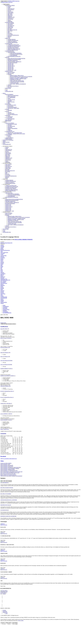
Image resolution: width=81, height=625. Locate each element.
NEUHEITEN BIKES (9, 22)
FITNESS (7, 109)
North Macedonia (3, 283)
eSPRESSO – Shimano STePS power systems (16, 133)
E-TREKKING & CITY (10, 131)
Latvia (1, 271)
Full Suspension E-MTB (12, 124)
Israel (1, 267)
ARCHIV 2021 (10, 66)
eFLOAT (9, 10)
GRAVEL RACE (11, 113)
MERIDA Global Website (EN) (6, 242)
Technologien (5, 311)
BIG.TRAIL (10, 30)
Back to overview (3, 524)
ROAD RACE (10, 106)
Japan (1, 269)
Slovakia (2, 291)
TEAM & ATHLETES (9, 51)
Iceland (1, 264)
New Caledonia (3, 281)
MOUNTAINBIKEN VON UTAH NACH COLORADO (21, 76)
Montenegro (2, 276)
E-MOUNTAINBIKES (9, 123)
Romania (2, 288)
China (1, 251)
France (1, 260)
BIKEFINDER (8, 120)
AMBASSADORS (11, 52)
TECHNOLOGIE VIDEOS (13, 47)
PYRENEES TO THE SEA (15, 79)
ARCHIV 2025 (10, 63)
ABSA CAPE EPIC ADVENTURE (17, 80)
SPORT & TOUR (11, 101)
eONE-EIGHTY (11, 9)
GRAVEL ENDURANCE (13, 114)
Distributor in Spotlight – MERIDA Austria (18, 78)
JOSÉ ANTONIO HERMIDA (16, 53)
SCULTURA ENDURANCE (13, 35)
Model (4, 305)
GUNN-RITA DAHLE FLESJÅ (16, 54)
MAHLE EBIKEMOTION (13, 49)
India (1, 265)
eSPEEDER (10, 21)
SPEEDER (10, 110)
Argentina (2, 246)
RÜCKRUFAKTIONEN (12, 62)
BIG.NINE (10, 28)
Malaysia (2, 274)
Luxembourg (2, 273)
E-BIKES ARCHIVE (9, 137)
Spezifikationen (6, 306)
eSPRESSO (10, 16)
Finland (1, 259)
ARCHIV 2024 (10, 64)
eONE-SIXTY (10, 11)
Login (6, 90)
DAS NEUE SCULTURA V (13, 86)
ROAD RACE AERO (12, 105)
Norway (2, 284)
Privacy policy (21, 620)
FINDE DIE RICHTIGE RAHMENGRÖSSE (16, 58)
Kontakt (4, 610)
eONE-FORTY (10, 12)
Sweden (1, 295)
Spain (1, 294)
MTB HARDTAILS (11, 96)
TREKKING (7, 115)
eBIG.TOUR (10, 14)
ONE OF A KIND (11, 72)
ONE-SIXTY (10, 24)
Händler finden (3, 322)
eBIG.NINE (10, 13)
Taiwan (1, 299)
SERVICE (7, 57)
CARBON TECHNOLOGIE (13, 44)
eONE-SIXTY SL (11, 8)
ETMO (9, 7)
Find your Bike (8, 88)
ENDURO (10, 100)
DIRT (9, 31)
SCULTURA (10, 34)
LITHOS (9, 6)
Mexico (1, 275)
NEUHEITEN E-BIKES (10, 5)
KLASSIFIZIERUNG (7, 312)
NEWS (4, 141)
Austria (1, 248)
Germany (2, 261)
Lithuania (2, 272)
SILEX (9, 37)
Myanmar (2, 277)
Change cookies (8, 622)
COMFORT (10, 130)
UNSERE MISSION (12, 39)
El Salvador (2, 257)
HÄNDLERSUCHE (9, 91)
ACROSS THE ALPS (14, 82)
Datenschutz (5, 612)
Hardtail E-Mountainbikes (12, 128)
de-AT (4, 230)
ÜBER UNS (7, 38)
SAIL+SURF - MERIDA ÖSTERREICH (18, 83)
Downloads (5, 308)
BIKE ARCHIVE (8, 119)
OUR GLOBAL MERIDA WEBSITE (23, 239)
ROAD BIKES (8, 103)
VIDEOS (9, 84)
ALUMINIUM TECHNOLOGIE (14, 45)
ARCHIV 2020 (10, 68)
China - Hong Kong (4, 252)
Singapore (2, 290)
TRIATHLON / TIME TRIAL (13, 108)
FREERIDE (10, 127)
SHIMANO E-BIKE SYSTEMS (14, 48)
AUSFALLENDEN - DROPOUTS (14, 61)
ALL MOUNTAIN (11, 99)
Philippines (2, 285)
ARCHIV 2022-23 (11, 65)
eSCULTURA (10, 19)
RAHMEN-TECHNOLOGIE (13, 46)
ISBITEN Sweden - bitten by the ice (17, 75)
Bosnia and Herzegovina (5, 250)
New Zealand (3, 282)
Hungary (2, 263)
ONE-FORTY (10, 26)
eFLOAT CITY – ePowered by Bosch (15, 132)
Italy (1, 268)
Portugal (2, 287)
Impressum (5, 611)
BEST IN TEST (11, 73)
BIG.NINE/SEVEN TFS (12, 29)
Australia (2, 247)
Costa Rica (2, 253)
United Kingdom (3, 302)
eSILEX (9, 20)
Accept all (2, 622)
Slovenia (2, 292)
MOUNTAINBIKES (9, 94)
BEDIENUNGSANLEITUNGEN (14, 59)
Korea (1, 270)
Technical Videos (6, 309)
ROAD (9, 135)
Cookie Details (14, 622)
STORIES (10, 74)
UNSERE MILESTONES (13, 42)
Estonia (1, 258)
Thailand (2, 300)
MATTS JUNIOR (11, 118)
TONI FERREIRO (13, 55)
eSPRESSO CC (11, 18)
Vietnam (2, 303)
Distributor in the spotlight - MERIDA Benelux (19, 77)
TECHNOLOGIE (8, 43)
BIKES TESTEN (6, 142)
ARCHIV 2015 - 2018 (12, 70)
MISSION (10, 36)
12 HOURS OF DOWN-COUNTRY (17, 81)
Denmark (2, 256)
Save (16, 623)
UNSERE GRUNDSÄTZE (13, 40)
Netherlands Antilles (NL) (5, 279)
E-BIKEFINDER (8, 138)
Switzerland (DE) (3, 296)
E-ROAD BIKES (8, 134)
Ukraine (1, 301)
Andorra (2, 244)
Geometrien (5, 307)
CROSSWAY (10, 116)
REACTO (10, 33)
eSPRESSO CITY (11, 17)
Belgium (2, 249)
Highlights (5, 310)
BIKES (4, 93)
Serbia (1, 289)
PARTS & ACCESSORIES (8, 140)
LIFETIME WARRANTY (13, 60)
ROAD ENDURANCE (12, 107)
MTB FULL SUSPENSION (13, 95)
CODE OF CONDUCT (12, 41)
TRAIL (9, 98)
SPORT (9, 129)
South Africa (2, 293)
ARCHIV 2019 (10, 69)
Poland (1, 286)
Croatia (1, 254)
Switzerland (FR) (3, 298)
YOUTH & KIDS (8, 117)
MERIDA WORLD (9, 71)
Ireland (1, 266)
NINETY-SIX (10, 27)
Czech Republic (3, 255)
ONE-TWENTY (11, 23)
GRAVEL (7, 111)
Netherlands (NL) (3, 278)
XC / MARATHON (11, 97)
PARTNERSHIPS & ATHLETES (14, 56)
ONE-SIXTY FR (11, 25)
